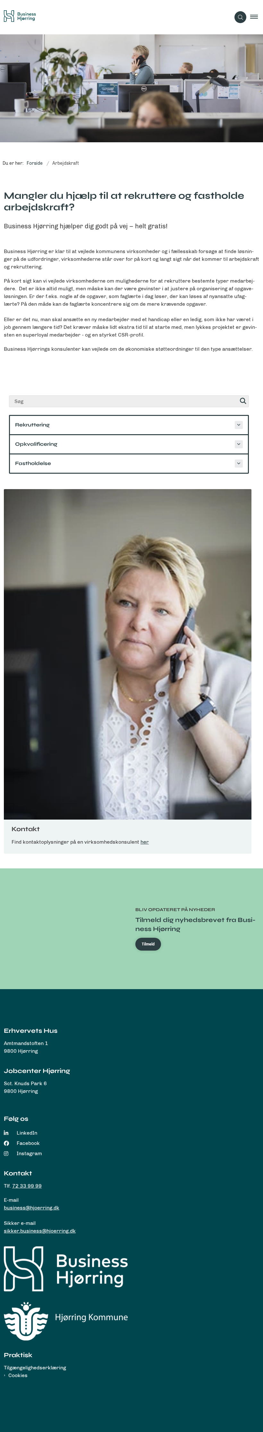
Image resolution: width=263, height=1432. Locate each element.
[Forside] (66, 1268)
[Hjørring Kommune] (66, 1321)
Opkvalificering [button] (36, 444)
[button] (256, 17)
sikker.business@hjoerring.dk (40, 1231)
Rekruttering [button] (32, 425)
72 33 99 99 (27, 1186)
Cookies (18, 1375)
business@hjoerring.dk (31, 1208)
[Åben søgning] (240, 17)
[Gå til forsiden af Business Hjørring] (112, 17)
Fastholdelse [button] (33, 463)
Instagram (29, 1153)
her (144, 842)
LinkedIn (27, 1133)
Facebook (28, 1143)
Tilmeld (148, 944)
